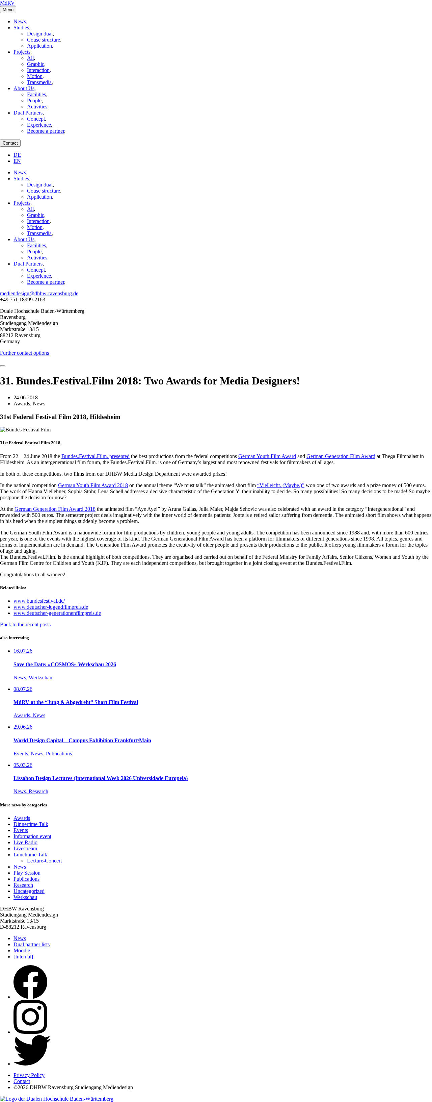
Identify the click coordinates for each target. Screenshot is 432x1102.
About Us (24, 88)
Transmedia (39, 82)
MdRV (7, 3)
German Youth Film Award (267, 456)
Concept (36, 119)
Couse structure (43, 40)
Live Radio (25, 842)
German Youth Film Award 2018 (93, 485)
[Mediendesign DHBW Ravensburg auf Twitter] (32, 1064)
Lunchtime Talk (30, 854)
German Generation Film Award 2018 (55, 509)
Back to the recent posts (25, 624)
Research (23, 885)
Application (39, 46)
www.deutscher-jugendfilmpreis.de (51, 607)
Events (21, 830)
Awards (22, 818)
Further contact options (24, 353)
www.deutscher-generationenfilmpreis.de (57, 613)
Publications (26, 879)
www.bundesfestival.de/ (39, 601)
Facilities (36, 94)
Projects (22, 52)
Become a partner (45, 131)
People (34, 100)
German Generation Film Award (340, 456)
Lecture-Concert (44, 860)
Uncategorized (29, 891)
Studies (21, 27)
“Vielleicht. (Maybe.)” (280, 485)
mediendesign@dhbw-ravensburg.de (39, 293)
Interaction (38, 70)
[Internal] (23, 956)
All (30, 58)
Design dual (40, 33)
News (20, 21)
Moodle (22, 950)
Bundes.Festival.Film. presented (95, 456)
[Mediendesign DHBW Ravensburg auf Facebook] (30, 997)
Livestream (25, 848)
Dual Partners (28, 113)
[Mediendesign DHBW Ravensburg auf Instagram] (30, 1032)
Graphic (35, 64)
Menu (8, 9)
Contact (10, 143)
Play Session (27, 873)
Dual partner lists (32, 944)
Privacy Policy (29, 1075)
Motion (35, 76)
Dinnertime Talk (31, 824)
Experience (39, 125)
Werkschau (25, 897)
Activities (37, 106)
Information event (32, 836)
